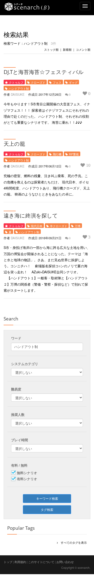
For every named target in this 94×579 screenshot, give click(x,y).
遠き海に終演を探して (31, 215)
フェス (57, 82)
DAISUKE (18, 94)
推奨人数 (18, 414)
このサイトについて (41, 562)
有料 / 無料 (19, 465)
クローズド (38, 82)
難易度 (16, 389)
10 (87, 165)
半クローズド (58, 226)
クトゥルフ (16, 82)
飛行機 (57, 154)
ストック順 (51, 49)
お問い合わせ (65, 562)
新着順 (67, 49)
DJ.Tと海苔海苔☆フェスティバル (44, 71)
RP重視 (74, 154)
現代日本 (36, 226)
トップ (8, 562)
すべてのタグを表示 (72, 542)
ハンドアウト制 (19, 88)
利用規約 (20, 562)
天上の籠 (14, 143)
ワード (16, 338)
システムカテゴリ (24, 363)
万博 (78, 226)
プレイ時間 (19, 439)
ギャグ (73, 82)
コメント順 (83, 49)
